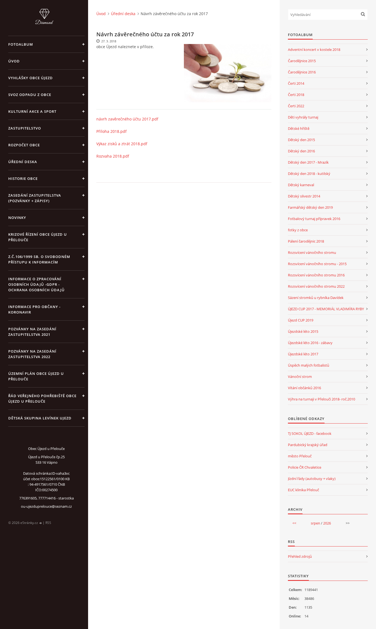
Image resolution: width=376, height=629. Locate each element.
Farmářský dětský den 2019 (310, 207)
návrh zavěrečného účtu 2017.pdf (127, 119)
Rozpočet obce (24, 144)
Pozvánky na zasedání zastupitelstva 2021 (32, 331)
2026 (327, 523)
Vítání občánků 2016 (304, 387)
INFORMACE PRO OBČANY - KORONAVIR (34, 309)
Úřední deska (22, 161)
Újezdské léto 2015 (303, 331)
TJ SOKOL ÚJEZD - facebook (309, 433)
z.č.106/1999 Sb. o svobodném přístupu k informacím (39, 259)
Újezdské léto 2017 (303, 353)
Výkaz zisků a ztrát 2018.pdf (121, 143)
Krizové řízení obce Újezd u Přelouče (37, 237)
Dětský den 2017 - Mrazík (308, 162)
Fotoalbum (20, 44)
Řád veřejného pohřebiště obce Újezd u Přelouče (42, 398)
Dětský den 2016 (301, 151)
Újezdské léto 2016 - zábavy (310, 342)
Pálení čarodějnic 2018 (306, 241)
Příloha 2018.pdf (111, 131)
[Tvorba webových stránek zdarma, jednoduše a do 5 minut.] (41, 522)
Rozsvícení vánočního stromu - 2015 (317, 263)
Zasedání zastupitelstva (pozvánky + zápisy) (34, 198)
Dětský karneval (301, 184)
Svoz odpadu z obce (29, 94)
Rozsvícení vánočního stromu (312, 252)
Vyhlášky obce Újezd (30, 77)
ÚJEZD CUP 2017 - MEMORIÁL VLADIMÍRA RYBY (326, 308)
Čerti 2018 (296, 94)
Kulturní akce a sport (32, 111)
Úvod (14, 61)
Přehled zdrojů (300, 556)
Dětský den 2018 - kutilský (309, 173)
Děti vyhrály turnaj (303, 117)
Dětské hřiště (298, 128)
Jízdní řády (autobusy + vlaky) (312, 478)
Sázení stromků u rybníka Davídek (316, 297)
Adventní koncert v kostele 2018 (314, 49)
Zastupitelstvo (24, 128)
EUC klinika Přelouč (303, 489)
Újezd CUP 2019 (300, 320)
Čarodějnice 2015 (302, 60)
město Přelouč (300, 456)
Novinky (17, 217)
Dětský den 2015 (301, 139)
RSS (48, 522)
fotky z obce (298, 229)
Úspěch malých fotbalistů (308, 365)
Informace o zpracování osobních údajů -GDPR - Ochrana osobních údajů (36, 284)
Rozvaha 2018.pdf (112, 156)
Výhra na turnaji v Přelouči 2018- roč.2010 (321, 399)
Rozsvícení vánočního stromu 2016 (316, 275)
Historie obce (23, 178)
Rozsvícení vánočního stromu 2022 (316, 286)
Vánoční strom (300, 376)
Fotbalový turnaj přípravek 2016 (314, 218)
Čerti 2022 (296, 105)
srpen (315, 523)
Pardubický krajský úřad (307, 444)
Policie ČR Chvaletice (304, 467)
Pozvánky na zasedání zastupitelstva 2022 (32, 354)
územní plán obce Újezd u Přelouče (36, 376)
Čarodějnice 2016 (302, 72)
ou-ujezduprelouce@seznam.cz (46, 506)
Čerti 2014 (296, 83)
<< (294, 523)
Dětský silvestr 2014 (304, 196)
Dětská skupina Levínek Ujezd (40, 418)
